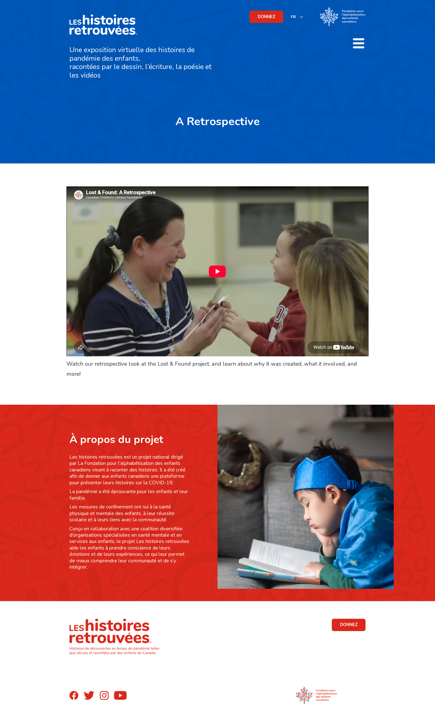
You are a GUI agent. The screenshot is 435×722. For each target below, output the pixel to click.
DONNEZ (266, 17)
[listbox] (297, 16)
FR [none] (293, 17)
